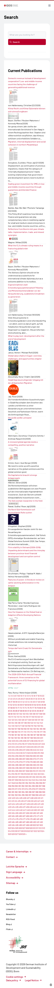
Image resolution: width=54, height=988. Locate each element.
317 (19, 774)
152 (35, 726)
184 (25, 735)
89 (23, 711)
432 (42, 804)
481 (37, 819)
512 (40, 828)
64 (40, 705)
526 (13, 834)
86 (16, 711)
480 (34, 819)
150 (29, 726)
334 (40, 777)
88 (21, 711)
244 (13, 753)
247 (24, 753)
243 (9, 753)
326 (13, 777)
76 (31, 708)
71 (18, 708)
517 (19, 831)
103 (24, 714)
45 (31, 702)
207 (28, 741)
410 (38, 798)
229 (31, 747)
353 (30, 783)
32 (36, 699)
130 (35, 720)
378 (40, 789)
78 (35, 708)
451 (38, 810)
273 (9, 762)
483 (9, 822)
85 (14, 711)
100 (14, 714)
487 (23, 822)
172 (25, 732)
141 (35, 723)
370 (13, 789)
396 (26, 795)
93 (33, 711)
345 (40, 780)
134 (12, 723)
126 (22, 720)
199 (34, 738)
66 (45, 705)
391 (9, 795)
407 (28, 798)
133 (9, 723)
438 (27, 807)
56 (21, 705)
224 (13, 747)
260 (34, 756)
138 (25, 723)
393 (16, 795)
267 (23, 759)
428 (28, 804)
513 (43, 828)
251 (38, 753)
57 (23, 705)
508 (27, 828)
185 (28, 735)
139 (28, 723)
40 (19, 702)
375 (30, 789)
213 (12, 744)
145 (12, 726)
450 (35, 810)
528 (20, 834)
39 (16, 702)
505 (16, 828)
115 (24, 717)
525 (9, 834)
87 (19, 711)
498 (27, 825)
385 (26, 792)
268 (27, 759)
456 (20, 813)
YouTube (10, 904)
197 (28, 738)
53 (14, 705)
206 (24, 741)
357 (43, 783)
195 (22, 738)
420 (35, 801)
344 (37, 780)
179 (9, 735)
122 (9, 720)
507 (23, 828)
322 (35, 774)
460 (34, 813)
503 (9, 828)
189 (41, 735)
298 (27, 768)
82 (45, 708)
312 (40, 771)
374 (26, 789)
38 (14, 702)
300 (34, 768)
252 (42, 753)
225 (17, 747)
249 (31, 753)
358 (9, 786)
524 (42, 831)
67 (9, 708)
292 (41, 765)
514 (9, 831)
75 (28, 708)
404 (17, 798)
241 (38, 750)
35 (44, 699)
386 (30, 792)
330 (27, 777)
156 (12, 729)
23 (14, 699)
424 (13, 804)
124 (16, 720)
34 (41, 699)
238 (27, 750)
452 (42, 810)
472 (41, 816)
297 (23, 768)
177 (41, 732)
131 (39, 720)
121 (41, 717)
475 (16, 819)
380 (9, 792)
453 (9, 813)
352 (26, 783)
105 (30, 714)
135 (15, 723)
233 (9, 750)
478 (27, 819)
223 (9, 747)
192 (12, 738)
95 (38, 711)
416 (22, 801)
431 (38, 804)
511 (37, 828)
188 (37, 735)
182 (18, 735)
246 (20, 753)
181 (15, 735)
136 (19, 723)
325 (9, 777)
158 (18, 729)
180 (12, 735)
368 (43, 786)
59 (28, 705)
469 (30, 816)
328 (20, 777)
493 (9, 825)
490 (34, 822)
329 (23, 777)
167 (9, 732)
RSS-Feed (10, 919)
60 (31, 705)
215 (19, 744)
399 (36, 795)
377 (36, 789)
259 (30, 756)
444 (13, 810)
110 (9, 717)
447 (24, 810)
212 (9, 744)
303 (9, 771)
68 (11, 708)
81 (42, 708)
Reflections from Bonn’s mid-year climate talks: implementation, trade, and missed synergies (26, 232)
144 (9, 726)
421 (38, 801)
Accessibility (13, 877)
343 (33, 780)
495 (16, 825)
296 (20, 768)
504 (13, 828)
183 (22, 735)
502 (41, 825)
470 (34, 816)
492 (41, 822)
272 (41, 759)
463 (9, 816)
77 (33, 708)
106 (34, 714)
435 (16, 807)
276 (20, 762)
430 (35, 804)
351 (23, 783)
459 (30, 813)
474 (13, 819)
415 (19, 801)
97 (43, 711)
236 (20, 750)
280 (34, 762)
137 (22, 723)
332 (33, 777)
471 (37, 816)
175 (34, 732)
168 (12, 732)
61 (33, 705)
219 (32, 744)
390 (43, 792)
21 (9, 699)
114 (21, 717)
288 (27, 765)
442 (41, 807)
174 (31, 732)
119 (35, 717)
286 (20, 765)
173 (28, 732)
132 (42, 720)
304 (13, 771)
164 (37, 729)
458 (27, 813)
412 (9, 801)
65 (43, 705)
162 (31, 729)
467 (23, 816)
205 (20, 741)
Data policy (12, 980)
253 (9, 756)
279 (30, 762)
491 (37, 822)
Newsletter (11, 914)
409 (35, 798)
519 (25, 831)
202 (9, 741)
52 (11, 705)
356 (40, 783)
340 (23, 780)
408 (31, 798)
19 (41, 696)
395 (23, 795)
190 (44, 735)
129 (32, 720)
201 (41, 738)
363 (26, 786)
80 (40, 708)
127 (26, 720)
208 (31, 741)
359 (12, 786)
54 (16, 705)
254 (13, 756)
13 (28, 696)
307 (23, 771)
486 (20, 822)
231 (38, 747)
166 (44, 729)
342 (30, 780)
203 (13, 741)
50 (44, 702)
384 (23, 792)
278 (27, 762)
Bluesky (9, 899)
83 (9, 711)
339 (19, 780)
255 (16, 756)
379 (43, 789)
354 (33, 783)
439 (30, 807)
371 (16, 789)
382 (16, 792)
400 (40, 795)
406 (24, 798)
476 (20, 819)
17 (36, 696)
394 (19, 795)
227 (24, 747)
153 (38, 726)
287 (23, 765)
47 (36, 702)
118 (32, 717)
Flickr (8, 929)
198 (31, 738)
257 (23, 756)
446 (20, 810)
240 (34, 750)
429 (31, 804)
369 (9, 789)
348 (13, 783)
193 (15, 738)
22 (11, 699)
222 (43, 744)
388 (36, 792)
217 (26, 744)
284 (13, 765)
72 (21, 708)
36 (9, 702)
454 (13, 813)
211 (42, 741)
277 (23, 762)
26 (22, 699)
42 (23, 702)
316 (15, 774)
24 (16, 699)
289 (30, 765)
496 (20, 825)
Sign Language (14, 871)
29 (29, 699)
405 (20, 798)
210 (38, 741)
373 (23, 789)
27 (24, 699)
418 (28, 801)
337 (12, 780)
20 (43, 696)
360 (16, 786)
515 (12, 831)
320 (28, 774)
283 (9, 765)
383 (19, 792)
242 (41, 750)
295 (16, 768)
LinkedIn (10, 909)
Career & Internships (17, 851)
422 (42, 801)
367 (40, 786)
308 (27, 771)
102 (20, 714)
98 (9, 714)
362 (23, 786)
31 (34, 699)
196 (25, 738)
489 (30, 822)
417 (25, 801)
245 (17, 753)
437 (23, 807)
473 (9, 819)
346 (44, 780)
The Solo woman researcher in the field (25, 501)
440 (34, 807)
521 (32, 831)
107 (37, 714)
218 (29, 744)
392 (12, 795)
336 (9, 780)
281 (37, 762)
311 (37, 771)
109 (43, 714)
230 (35, 747)
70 (16, 708)
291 (37, 765)
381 (13, 792)
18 (38, 696)
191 (9, 738)
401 (43, 795)
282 (41, 762)
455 (16, 813)
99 (11, 714)
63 (38, 705)
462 (41, 813)
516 (15, 831)
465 (16, 816)
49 (41, 702)
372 (19, 789)
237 (23, 750)
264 (13, 759)
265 (16, 759)
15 (32, 696)
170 (18, 732)
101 (17, 714)
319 (25, 774)
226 (20, 747)
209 (35, 741)
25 (19, 699)
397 (29, 795)
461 (37, 813)
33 (39, 699)
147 (19, 726)
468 (27, 816)
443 (9, 810)
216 (22, 744)
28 (27, 699)
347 (9, 783)
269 (30, 759)
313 (43, 771)
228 (28, 747)
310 (34, 771)
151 (32, 726)
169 (15, 732)
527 (16, 834)
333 (37, 777)
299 (30, 768)
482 (41, 819)
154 (41, 726)
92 (31, 711)
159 (22, 729)
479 (30, 819)
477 (23, 819)
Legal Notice (32, 980)
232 (42, 747)
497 (23, 825)
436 (20, 807)
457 (23, 813)
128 (29, 720)
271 (37, 759)
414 (15, 801)
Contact (10, 856)
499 (30, 825)
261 (37, 756)
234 (13, 750)
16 (34, 696)
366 (36, 786)
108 (40, 714)
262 (41, 756)
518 (22, 831)
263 (9, 759)
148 (22, 726)
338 (16, 780)
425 (17, 804)
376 (33, 789)
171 (22, 732)
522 (35, 831)
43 (26, 702)
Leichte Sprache (15, 866)
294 (13, 768)
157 (15, 729)
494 (13, 825)
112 (15, 717)
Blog (8, 924)
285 (16, 765)
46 (34, 702)
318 (22, 774)
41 (21, 702)
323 (39, 774)
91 (28, 711)
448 (28, 810)
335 (44, 777)
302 (41, 768)
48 (39, 702)
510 (34, 828)
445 (17, 810)
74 (26, 708)
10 (21, 696)
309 (30, 771)
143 (41, 723)
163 (34, 729)
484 (13, 822)
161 (28, 729)
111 (12, 717)
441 (38, 807)
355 (37, 783)
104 (27, 714)
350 (20, 783)
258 (27, 756)
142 (37, 723)
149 (25, 726)
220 (36, 744)
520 (28, 831)
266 (20, 759)
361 (19, 786)
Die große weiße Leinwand (19, 417)
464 (13, 816)
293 (9, 768)
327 (16, 777)
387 (33, 792)
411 (42, 798)
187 (34, 735)
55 (19, 705)
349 (16, 783)
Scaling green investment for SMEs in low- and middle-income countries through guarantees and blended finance (26, 187)
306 (20, 771)
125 (19, 720)
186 (31, 735)
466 (20, 816)
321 (32, 774)
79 (38, 708)
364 (30, 786)
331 (30, 777)
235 (16, 750)
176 (37, 732)
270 (34, 759)
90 (26, 711)
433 (9, 807)
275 (16, 762)
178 (44, 732)
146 (16, 726)
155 (9, 729)
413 (12, 801)
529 (23, 834)
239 (30, 750)
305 (16, 771)
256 (20, 756)
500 (34, 825)
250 (35, 753)
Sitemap (11, 882)
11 (23, 696)
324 (42, 774)
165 (41, 729)
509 (30, 828)
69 (14, 708)
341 (26, 780)
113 (18, 717)
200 (38, 738)
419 (31, 801)
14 (30, 696)
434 (13, 807)
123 (12, 720)
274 (13, 762)
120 (38, 717)
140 (31, 723)
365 (33, 786)
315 (12, 774)
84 (11, 711)
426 (20, 804)
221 (39, 744)
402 (9, 798)
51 (9, 705)
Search (16, 42)
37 (11, 702)
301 (37, 768)
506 (20, 828)
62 (35, 705)
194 (18, 738)
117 (29, 717)
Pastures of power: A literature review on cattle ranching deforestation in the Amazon (26, 582)
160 (25, 729)
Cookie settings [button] (14, 976)
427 (24, 804)
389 (40, 792)
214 (16, 744)
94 (35, 711)
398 (33, 795)
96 (40, 711)
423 (9, 804)
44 (29, 702)
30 (32, 699)
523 (39, 831)
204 (17, 741)
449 (31, 810)
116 (26, 717)
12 (25, 696)
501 (37, 825)
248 (28, 753)
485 (16, 822)
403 (13, 798)
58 (26, 705)
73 (23, 708)
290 (34, 765)
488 (27, 822)
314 (9, 774)
